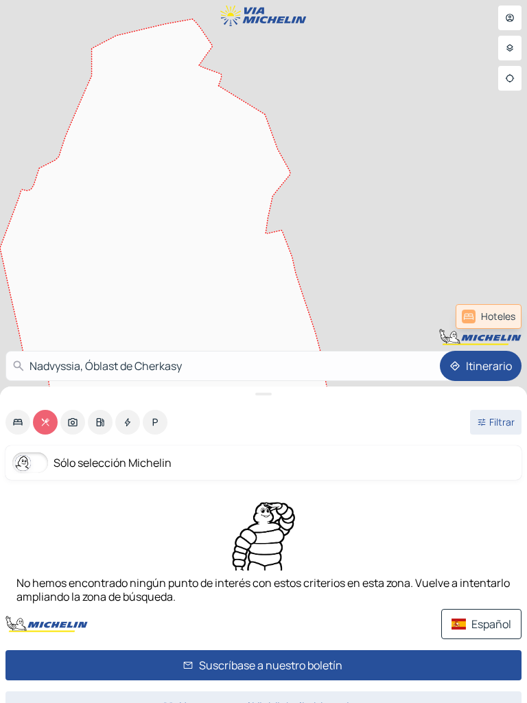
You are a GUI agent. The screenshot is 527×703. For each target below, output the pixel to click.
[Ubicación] (510, 78)
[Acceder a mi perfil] (510, 17)
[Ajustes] (510, 48)
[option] (17, 422)
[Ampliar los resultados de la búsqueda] (263, 394)
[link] (489, 316)
